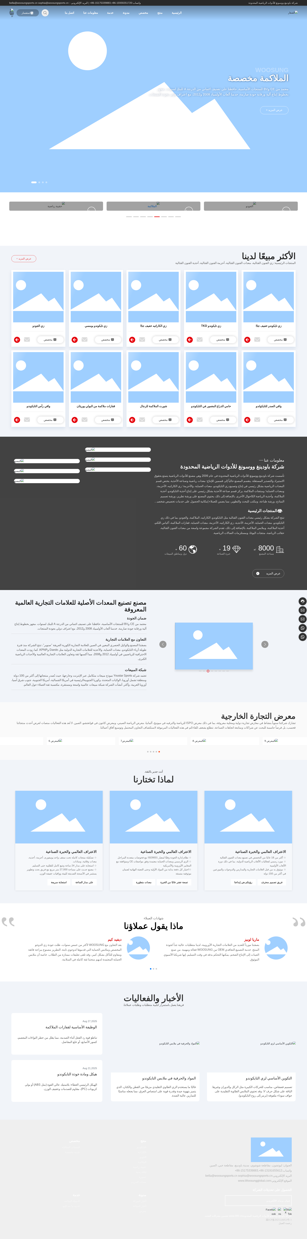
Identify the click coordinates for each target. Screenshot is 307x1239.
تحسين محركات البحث (216, 1215)
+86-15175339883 (100, 2)
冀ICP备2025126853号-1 (279, 1220)
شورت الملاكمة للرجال (153, 406)
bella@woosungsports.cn (23, 2)
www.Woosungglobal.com (254, 1180)
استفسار (26, 12)
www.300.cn (236, 1215)
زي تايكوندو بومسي (96, 325)
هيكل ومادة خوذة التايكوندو (77, 1074)
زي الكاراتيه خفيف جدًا (153, 325)
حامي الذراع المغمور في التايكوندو (211, 406)
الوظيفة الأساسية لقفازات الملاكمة (71, 1027)
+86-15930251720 (121, 2)
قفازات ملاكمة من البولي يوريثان (96, 406)
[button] (44, 182)
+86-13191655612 (270, 1170)
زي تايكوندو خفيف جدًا (269, 325)
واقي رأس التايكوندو (38, 406)
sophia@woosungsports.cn (53, 2)
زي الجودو (38, 325)
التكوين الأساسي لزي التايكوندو (269, 1078)
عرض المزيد (273, 573)
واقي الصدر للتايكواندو (269, 406)
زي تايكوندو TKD (211, 325)
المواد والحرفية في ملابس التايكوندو (169, 1078)
